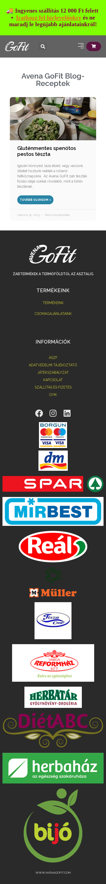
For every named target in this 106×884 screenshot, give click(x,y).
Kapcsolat (53, 380)
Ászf (53, 358)
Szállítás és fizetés (53, 387)
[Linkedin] (67, 413)
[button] (43, 46)
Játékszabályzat (53, 372)
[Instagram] (53, 413)
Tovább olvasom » (35, 200)
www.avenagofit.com (53, 872)
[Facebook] (39, 413)
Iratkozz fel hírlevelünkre (48, 17)
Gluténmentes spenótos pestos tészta (46, 151)
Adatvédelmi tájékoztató (53, 365)
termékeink (53, 303)
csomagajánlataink (53, 314)
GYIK (53, 395)
